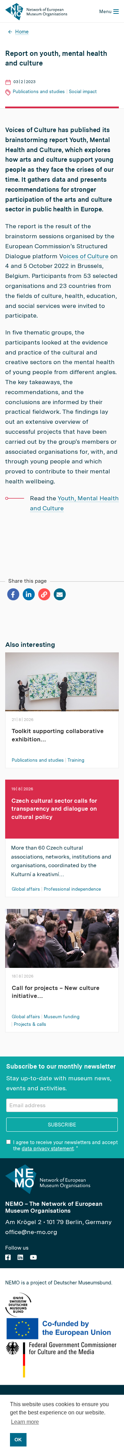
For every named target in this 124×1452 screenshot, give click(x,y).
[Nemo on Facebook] (8, 1257)
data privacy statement (48, 1148)
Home (22, 31)
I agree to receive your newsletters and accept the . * (65, 1145)
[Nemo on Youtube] (33, 1257)
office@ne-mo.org (31, 1231)
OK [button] (18, 1439)
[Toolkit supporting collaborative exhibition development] (62, 684)
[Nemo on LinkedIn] (20, 1257)
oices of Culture (85, 256)
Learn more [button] (25, 1422)
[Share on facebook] (13, 594)
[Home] (36, 10)
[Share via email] (59, 594)
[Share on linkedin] (28, 594)
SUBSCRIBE (62, 1125)
